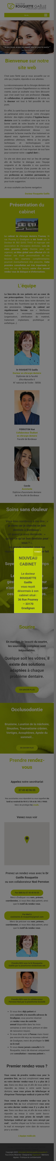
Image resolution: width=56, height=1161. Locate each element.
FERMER (37, 552)
